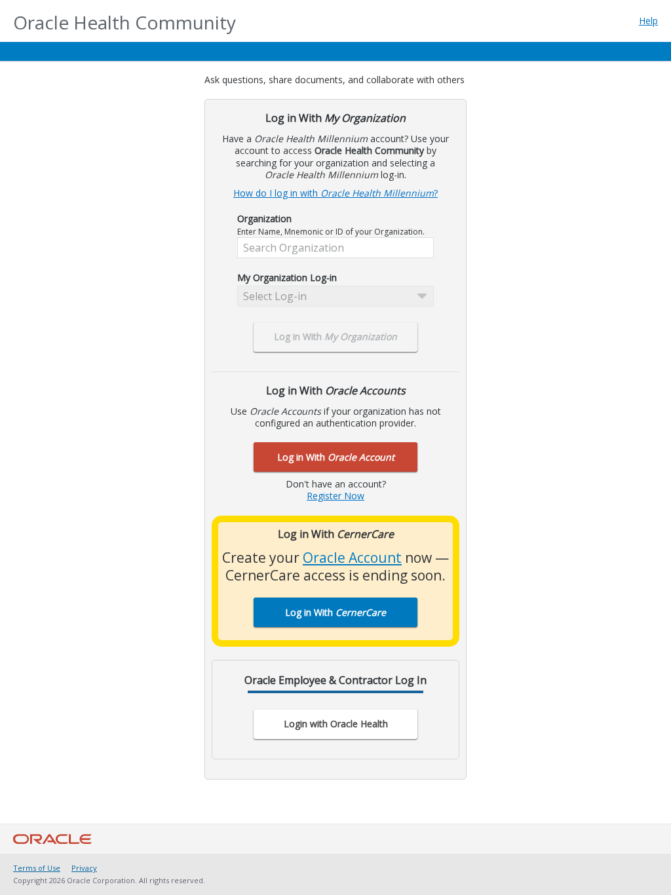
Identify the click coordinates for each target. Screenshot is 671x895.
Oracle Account (352, 557)
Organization (264, 218)
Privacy (84, 868)
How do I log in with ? (335, 193)
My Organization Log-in (287, 277)
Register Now (335, 495)
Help (648, 20)
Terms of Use (36, 868)
